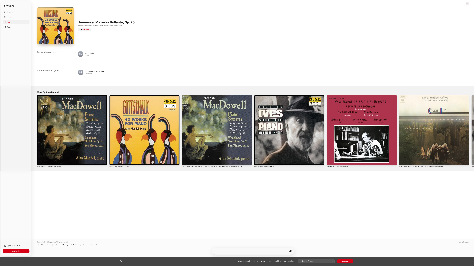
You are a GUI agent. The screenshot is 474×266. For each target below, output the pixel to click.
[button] (16, 12)
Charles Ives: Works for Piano (265, 96)
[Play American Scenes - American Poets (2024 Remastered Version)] (402, 162)
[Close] (121, 261)
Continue (345, 261)
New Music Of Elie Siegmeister (339, 96)
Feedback (94, 245)
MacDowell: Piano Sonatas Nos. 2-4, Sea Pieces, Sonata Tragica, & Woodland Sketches (215, 96)
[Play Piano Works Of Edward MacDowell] (40, 162)
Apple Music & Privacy (61, 245)
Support (85, 245)
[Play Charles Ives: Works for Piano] (257, 162)
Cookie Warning (76, 245)
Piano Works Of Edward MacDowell (50, 96)
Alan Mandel (104, 25)
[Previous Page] (34, 130)
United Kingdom (464, 242)
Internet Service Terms (44, 245)
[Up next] (286, 251)
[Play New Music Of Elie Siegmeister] (330, 162)
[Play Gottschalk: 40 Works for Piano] (112, 162)
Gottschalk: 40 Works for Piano (88, 25)
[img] (9, 5)
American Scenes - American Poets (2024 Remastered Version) (423, 96)
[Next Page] (471, 130)
